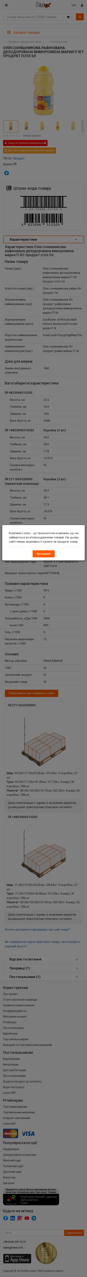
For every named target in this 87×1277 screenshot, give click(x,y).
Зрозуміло (43, 554)
